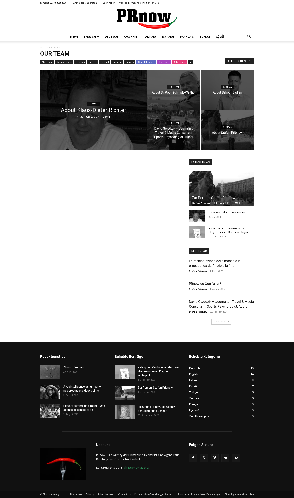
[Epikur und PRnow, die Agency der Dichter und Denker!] (125, 412)
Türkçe (204, 36)
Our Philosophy (146, 61)
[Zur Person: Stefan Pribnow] (221, 188)
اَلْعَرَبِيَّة (220, 36)
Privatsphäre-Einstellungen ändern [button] (153, 494)
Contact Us (124, 494)
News (74, 36)
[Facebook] (193, 458)
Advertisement (106, 494)
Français (187, 36)
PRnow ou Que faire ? (205, 284)
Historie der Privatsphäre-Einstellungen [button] (199, 494)
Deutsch (111, 36)
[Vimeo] (215, 458)
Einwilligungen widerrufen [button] (239, 494)
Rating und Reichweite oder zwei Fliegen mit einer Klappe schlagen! (158, 371)
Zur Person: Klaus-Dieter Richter (227, 212)
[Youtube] (236, 458)
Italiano (149, 36)
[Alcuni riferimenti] (50, 372)
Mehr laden (220, 321)
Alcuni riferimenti (74, 367)
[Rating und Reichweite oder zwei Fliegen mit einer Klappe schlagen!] (197, 232)
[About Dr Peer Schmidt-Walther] (173, 90)
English (90, 36)
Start (42, 47)
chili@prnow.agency (136, 467)
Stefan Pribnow (86, 117)
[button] (249, 37)
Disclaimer (76, 494)
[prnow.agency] (147, 19)
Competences (64, 61)
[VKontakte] (225, 458)
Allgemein (47, 61)
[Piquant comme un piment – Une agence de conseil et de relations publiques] (50, 411)
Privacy (90, 494)
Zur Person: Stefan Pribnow (213, 198)
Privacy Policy (107, 2)
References (179, 61)
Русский (130, 36)
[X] (204, 458)
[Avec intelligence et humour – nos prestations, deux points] (50, 392)
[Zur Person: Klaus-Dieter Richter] (197, 216)
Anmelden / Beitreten (85, 2)
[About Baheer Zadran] (227, 90)
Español (168, 36)
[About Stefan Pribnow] (227, 130)
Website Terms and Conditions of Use (139, 2)
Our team (164, 61)
